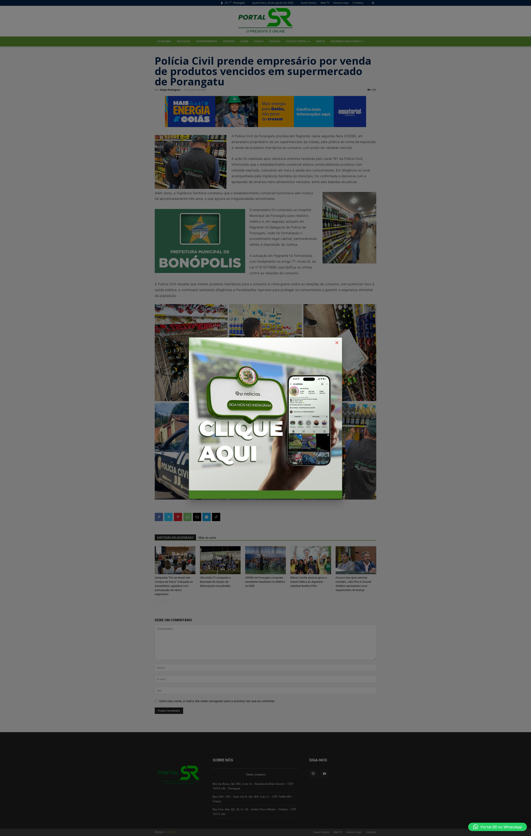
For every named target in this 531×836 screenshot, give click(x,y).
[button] (497, 827)
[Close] (337, 343)
